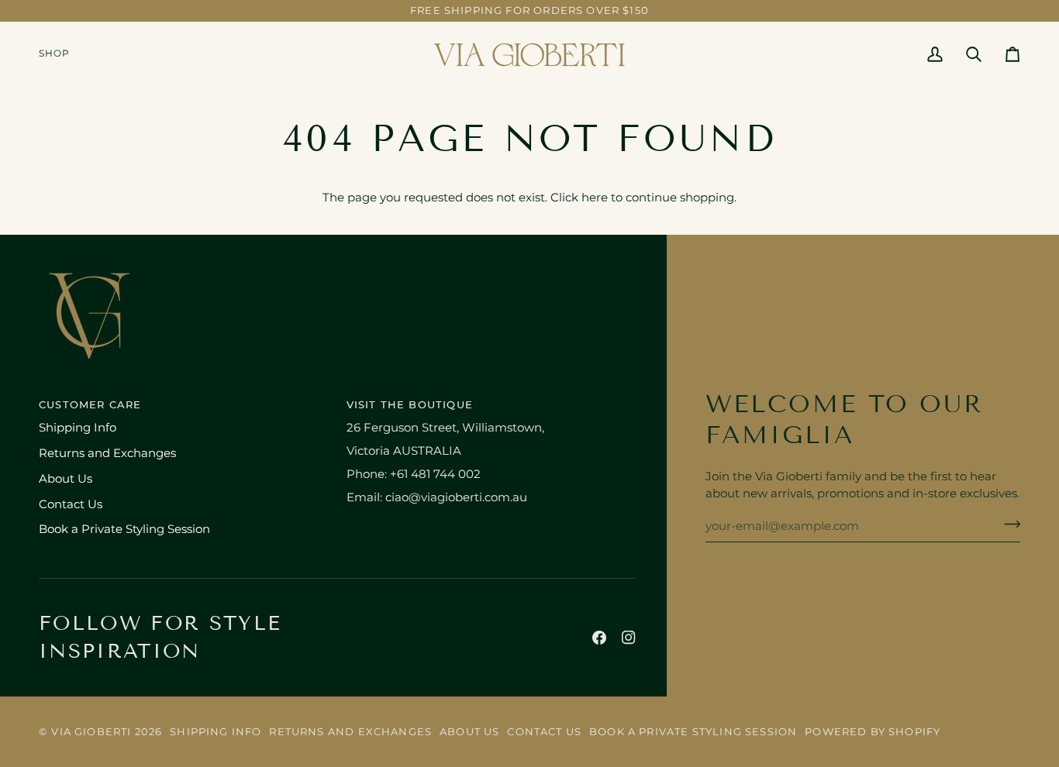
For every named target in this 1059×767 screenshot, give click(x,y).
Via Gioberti (91, 731)
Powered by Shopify (872, 731)
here (594, 198)
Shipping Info (77, 428)
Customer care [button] (90, 404)
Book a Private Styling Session (124, 529)
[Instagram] (629, 638)
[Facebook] (599, 638)
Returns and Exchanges (107, 453)
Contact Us (70, 504)
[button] (60, 55)
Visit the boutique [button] (410, 404)
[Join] (1007, 524)
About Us (65, 479)
